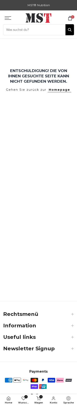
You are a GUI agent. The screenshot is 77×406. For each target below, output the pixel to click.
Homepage (59, 90)
